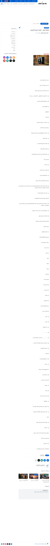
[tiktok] (3, 1)
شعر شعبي (13, 47)
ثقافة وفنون (46, 27)
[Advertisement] (25, 15)
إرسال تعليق (45, 490)
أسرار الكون (13, 31)
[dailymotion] (10, 57)
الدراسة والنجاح (12, 35)
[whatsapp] (1, 1)
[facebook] (10, 1)
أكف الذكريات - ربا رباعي (23, 480)
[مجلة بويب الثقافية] (42, 3)
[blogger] (14, 57)
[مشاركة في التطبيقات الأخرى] (36, 460)
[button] (44, 460)
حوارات (14, 45)
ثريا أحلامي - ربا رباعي (36, 23)
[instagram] (5, 1)
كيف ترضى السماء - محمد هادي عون (45, 481)
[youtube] (7, 1)
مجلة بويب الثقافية (40, 465)
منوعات (14, 50)
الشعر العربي (13, 38)
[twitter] (9, 1)
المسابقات (13, 40)
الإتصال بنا (13, 33)
